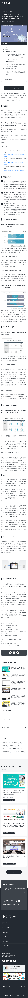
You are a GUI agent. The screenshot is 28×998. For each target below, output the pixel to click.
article (14, 751)
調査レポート (12, 21)
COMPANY (6, 927)
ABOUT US (6, 923)
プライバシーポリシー (6, 986)
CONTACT (6, 946)
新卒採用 (5, 745)
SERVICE (5, 932)
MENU (17, 995)
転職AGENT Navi (7, 751)
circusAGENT (5, 21)
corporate (6, 748)
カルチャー (5, 723)
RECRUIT (5, 941)
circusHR (20, 748)
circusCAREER (21, 751)
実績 (20, 742)
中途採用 (11, 745)
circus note (5, 732)
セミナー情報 (5, 727)
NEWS (5, 936)
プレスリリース (11, 11)
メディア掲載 (14, 742)
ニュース (4, 715)
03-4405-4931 (7, 956)
